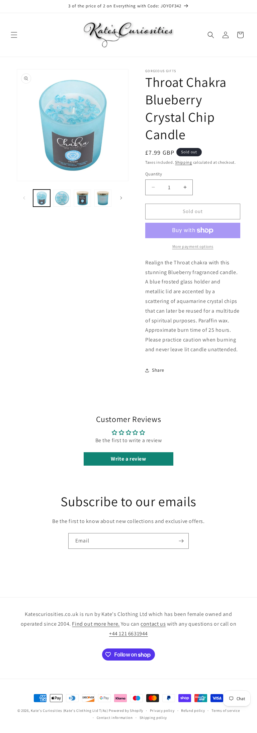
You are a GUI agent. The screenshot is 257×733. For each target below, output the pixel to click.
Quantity (153, 174)
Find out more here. (95, 623)
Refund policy (193, 710)
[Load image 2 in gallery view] (62, 198)
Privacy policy (162, 710)
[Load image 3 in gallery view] (82, 198)
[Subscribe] (181, 541)
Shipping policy (153, 717)
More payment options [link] (192, 246)
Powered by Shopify (126, 710)
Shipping (183, 162)
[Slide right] (121, 198)
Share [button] (158, 370)
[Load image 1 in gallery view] (41, 198)
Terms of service (225, 710)
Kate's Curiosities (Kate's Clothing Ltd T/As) (69, 710)
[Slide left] (24, 198)
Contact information (115, 717)
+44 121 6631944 (128, 633)
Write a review (128, 458)
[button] (14, 35)
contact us (153, 623)
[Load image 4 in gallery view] (102, 198)
